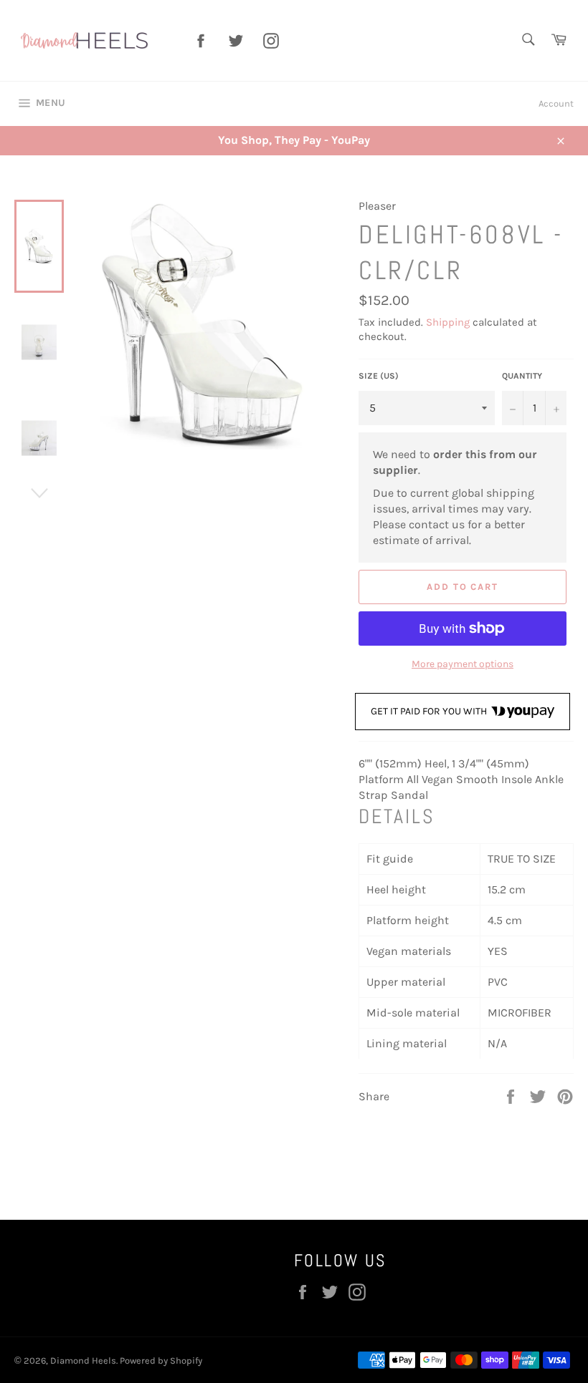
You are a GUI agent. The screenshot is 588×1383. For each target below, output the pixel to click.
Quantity (522, 376)
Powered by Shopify (161, 1360)
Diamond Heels (83, 1360)
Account (556, 103)
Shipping (448, 322)
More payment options (462, 664)
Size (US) (379, 376)
